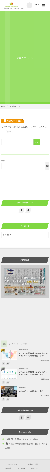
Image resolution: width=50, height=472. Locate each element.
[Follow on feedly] (28, 210)
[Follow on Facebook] (22, 210)
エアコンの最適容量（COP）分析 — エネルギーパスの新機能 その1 (33, 354)
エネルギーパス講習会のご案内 (31, 391)
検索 (3, 161)
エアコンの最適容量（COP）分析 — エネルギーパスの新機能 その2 (33, 373)
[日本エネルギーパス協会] (11, 4)
